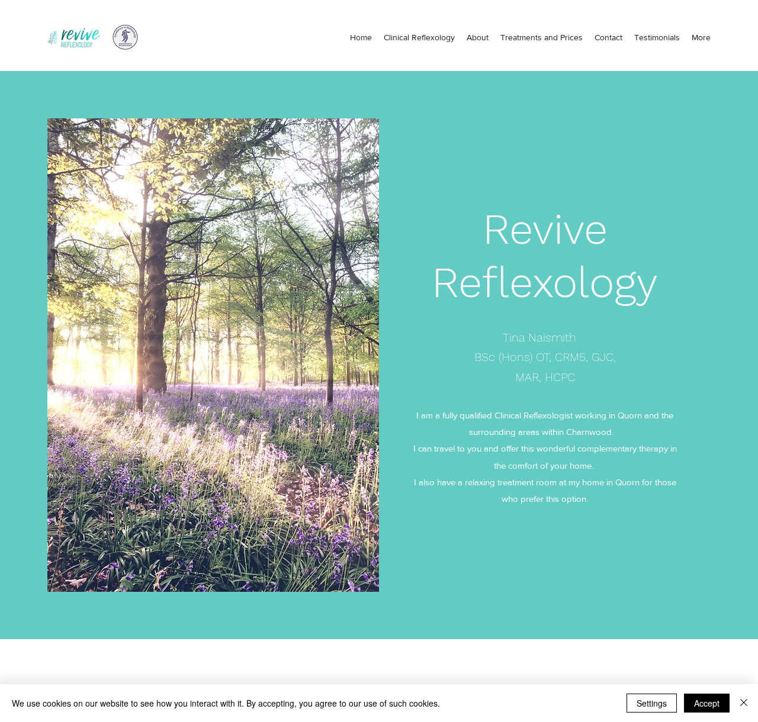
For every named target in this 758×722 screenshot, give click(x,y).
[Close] (744, 703)
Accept (707, 703)
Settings (652, 703)
